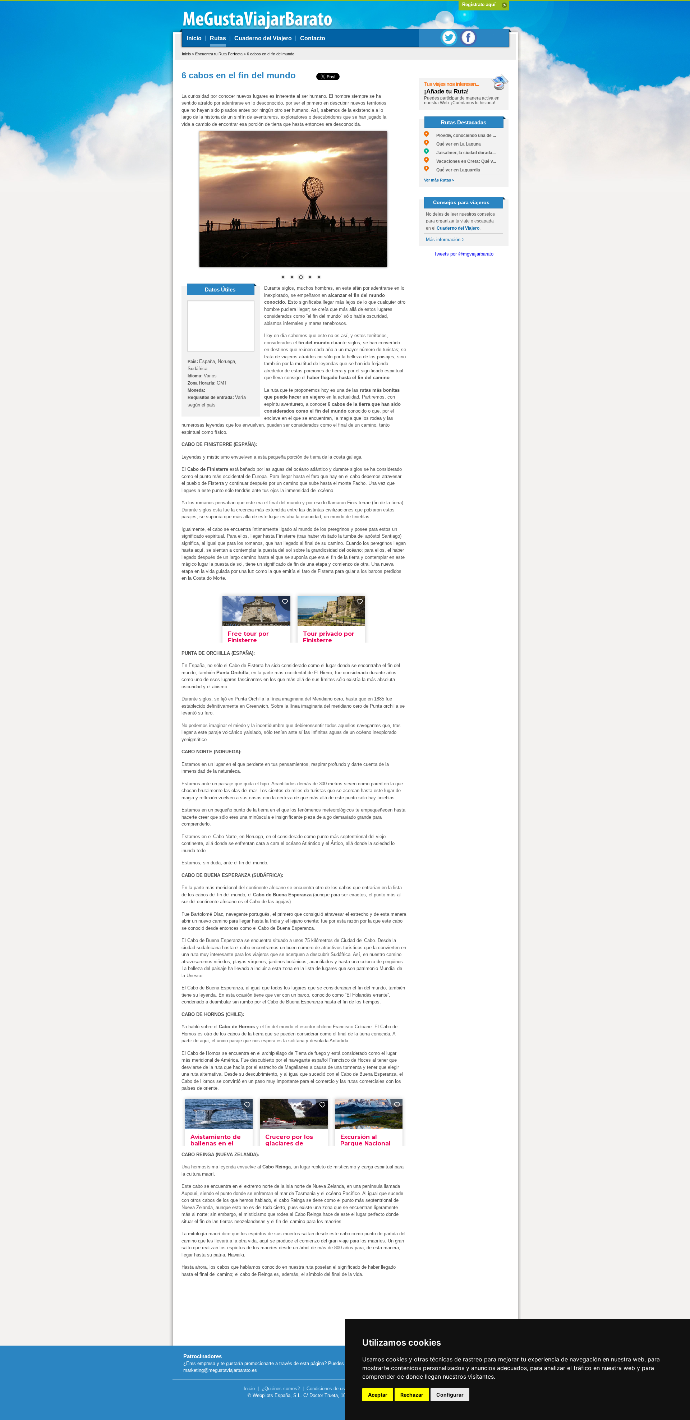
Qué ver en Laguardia (454, 170)
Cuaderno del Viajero (263, 38)
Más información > (445, 239)
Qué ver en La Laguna (455, 144)
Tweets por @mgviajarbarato (463, 254)
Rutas (218, 38)
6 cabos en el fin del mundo (270, 54)
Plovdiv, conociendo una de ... (462, 135)
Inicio (194, 38)
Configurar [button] (450, 1395)
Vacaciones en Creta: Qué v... (462, 161)
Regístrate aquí (479, 4)
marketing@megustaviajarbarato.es (220, 1370)
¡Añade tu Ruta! (446, 91)
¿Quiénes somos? (281, 1388)
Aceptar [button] (377, 1395)
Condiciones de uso (327, 1388)
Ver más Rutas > (439, 180)
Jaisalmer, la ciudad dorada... (462, 152)
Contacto (312, 38)
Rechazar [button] (411, 1395)
